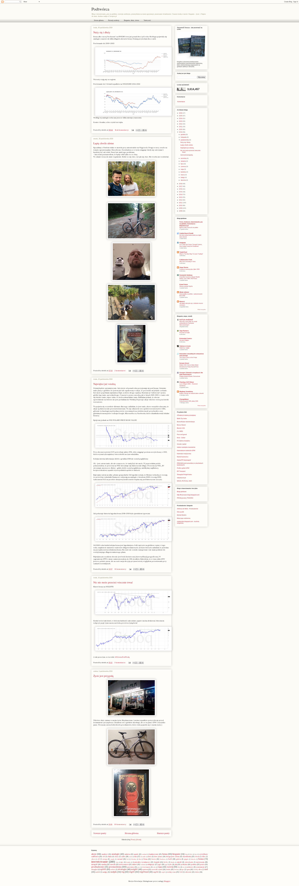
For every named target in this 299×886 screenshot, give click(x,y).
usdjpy (104, 872)
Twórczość (147, 20)
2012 (181, 200)
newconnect (123, 864)
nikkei (134, 864)
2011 (181, 203)
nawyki (112, 864)
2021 (181, 126)
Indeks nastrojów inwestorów (186, 447)
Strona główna (98, 20)
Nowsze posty (99, 833)
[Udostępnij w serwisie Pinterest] (146, 130)
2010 (181, 205)
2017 (181, 186)
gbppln (186, 859)
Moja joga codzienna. (184, 518)
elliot (203, 856)
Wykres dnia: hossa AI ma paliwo (188, 227)
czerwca (183, 166)
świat (168, 869)
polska (193, 864)
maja (182, 169)
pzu (139, 867)
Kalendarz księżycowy (184, 453)
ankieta (127, 854)
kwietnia (183, 172)
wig (123, 872)
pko (170, 864)
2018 (181, 183)
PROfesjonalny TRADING (185, 498)
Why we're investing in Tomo (187, 261)
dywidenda (187, 856)
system (145, 869)
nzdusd (143, 864)
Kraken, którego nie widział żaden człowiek (191, 393)
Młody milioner (184, 292)
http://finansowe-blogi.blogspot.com (188, 495)
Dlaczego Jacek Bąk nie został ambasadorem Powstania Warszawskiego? (188, 323)
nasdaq (104, 864)
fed (128, 859)
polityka (184, 864)
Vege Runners (184, 331)
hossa (201, 859)
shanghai (94, 869)
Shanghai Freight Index (184, 474)
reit (154, 867)
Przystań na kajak (184, 332)
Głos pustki (180, 512)
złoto (197, 872)
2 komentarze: (120, 371)
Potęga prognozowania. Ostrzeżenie (189, 376)
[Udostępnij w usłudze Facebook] (143, 130)
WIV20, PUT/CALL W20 (184, 481)
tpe (183, 869)
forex (153, 859)
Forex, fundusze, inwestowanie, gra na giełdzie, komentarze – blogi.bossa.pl (191, 223)
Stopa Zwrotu (183, 267)
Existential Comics (185, 338)
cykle (123, 856)
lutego (183, 177)
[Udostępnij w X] (141, 130)
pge (159, 864)
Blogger (167, 881)
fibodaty (133, 859)
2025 (181, 116)
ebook (197, 856)
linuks (172, 862)
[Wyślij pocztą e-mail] (137, 130)
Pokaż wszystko (202, 309)
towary (176, 869)
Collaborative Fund (185, 260)
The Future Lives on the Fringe (188, 357)
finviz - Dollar (181, 438)
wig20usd (143, 872)
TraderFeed (183, 252)
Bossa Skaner (181, 425)
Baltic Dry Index (182, 418)
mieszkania (189, 862)
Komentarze (181, 101)
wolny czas (171, 872)
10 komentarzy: (120, 824)
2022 (181, 124)
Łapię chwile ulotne (103, 143)
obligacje (150, 864)
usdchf (97, 872)
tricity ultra (198, 869)
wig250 (155, 872)
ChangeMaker (184, 399)
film (140, 859)
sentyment (200, 867)
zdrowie (188, 872)
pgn (166, 864)
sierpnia (183, 161)
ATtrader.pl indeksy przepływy (186, 415)
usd (206, 869)
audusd (144, 854)
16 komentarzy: (120, 569)
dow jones (158, 856)
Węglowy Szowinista (186, 391)
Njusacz (182, 301)
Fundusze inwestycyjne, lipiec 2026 (189, 269)
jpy (122, 862)
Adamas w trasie (185, 346)
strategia (122, 869)
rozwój (170, 867)
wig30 (163, 872)
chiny (116, 856)
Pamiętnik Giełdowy (185, 275)
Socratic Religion (184, 340)
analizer (105, 854)
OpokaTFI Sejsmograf (184, 460)
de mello (143, 856)
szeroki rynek (156, 869)
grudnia (183, 134)
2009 (181, 208)
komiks (128, 862)
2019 (181, 132)
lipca (182, 164)
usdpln (113, 872)
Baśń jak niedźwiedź (186, 320)
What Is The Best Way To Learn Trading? (191, 254)
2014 (181, 194)
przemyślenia (115, 867)
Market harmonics (182, 457)
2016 (181, 189)
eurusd (119, 859)
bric (191, 854)
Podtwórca (100, 9)
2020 (181, 129)
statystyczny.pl (181, 478)
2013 (181, 197)
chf (104, 856)
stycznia (183, 180)
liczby (166, 862)
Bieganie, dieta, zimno (131, 20)
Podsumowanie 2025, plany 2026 (188, 401)
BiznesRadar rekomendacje (186, 422)
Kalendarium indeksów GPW (186, 450)
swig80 (134, 869)
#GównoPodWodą (122, 657)
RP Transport (181, 471)
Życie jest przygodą (103, 675)
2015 (181, 192)
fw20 (170, 859)
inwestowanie (99, 861)
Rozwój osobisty (113, 20)
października (185, 140)
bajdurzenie (153, 854)
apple (136, 854)
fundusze (163, 859)
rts (179, 867)
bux (196, 854)
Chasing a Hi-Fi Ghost (186, 382)
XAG (181, 872)
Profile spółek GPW (183, 468)
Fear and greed (182, 434)
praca (202, 864)
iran (117, 862)
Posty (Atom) (136, 840)
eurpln (112, 859)
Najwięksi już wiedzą (104, 384)
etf (99, 859)
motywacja (200, 862)
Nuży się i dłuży (101, 32)
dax (135, 856)
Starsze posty (163, 833)
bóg (186, 854)
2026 (181, 113)
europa (104, 859)
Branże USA (181, 428)
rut (184, 867)
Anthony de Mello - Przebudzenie (187, 509)
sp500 (103, 869)
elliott (93, 859)
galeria (178, 859)
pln (176, 864)
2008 (181, 211)
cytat (130, 856)
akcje (93, 854)
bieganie (176, 854)
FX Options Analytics (183, 441)
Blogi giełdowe (181, 491)
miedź (179, 862)
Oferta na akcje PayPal (185, 286)
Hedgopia (182, 243)
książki (156, 862)
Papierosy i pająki (184, 348)
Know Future (183, 284)
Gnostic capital (181, 444)
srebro (112, 869)
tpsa (188, 869)
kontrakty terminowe (141, 862)
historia (193, 859)
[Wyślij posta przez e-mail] (132, 130)
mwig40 (94, 864)
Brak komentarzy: (122, 130)
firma (145, 859)
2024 (181, 118)
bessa (164, 854)
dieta (149, 856)
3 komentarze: (120, 662)
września (184, 158)
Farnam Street (184, 363)
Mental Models (181, 515)
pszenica (130, 867)
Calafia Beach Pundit (186, 233)
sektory (190, 867)
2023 (181, 121)
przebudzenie (97, 867)
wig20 (132, 872)
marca (183, 175)
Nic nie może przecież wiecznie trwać (113, 582)
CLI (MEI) (180, 431)
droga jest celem (172, 856)
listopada (184, 137)
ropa (160, 867)
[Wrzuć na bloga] (139, 130)
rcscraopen (146, 867)
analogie (115, 854)
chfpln (109, 856)
